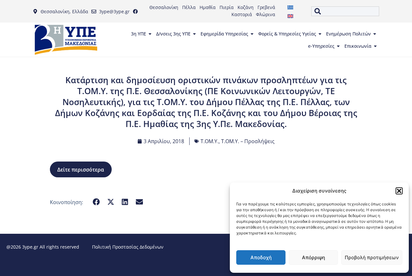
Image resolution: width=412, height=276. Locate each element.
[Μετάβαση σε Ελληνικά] (290, 7)
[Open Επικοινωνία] (375, 46)
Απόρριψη (313, 257)
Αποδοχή (261, 257)
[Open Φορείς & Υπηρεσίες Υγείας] (320, 34)
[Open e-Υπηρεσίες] (338, 46)
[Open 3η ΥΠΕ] (150, 34)
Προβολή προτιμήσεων (372, 257)
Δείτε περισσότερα (80, 169)
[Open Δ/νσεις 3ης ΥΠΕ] (194, 34)
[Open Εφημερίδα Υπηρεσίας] (252, 34)
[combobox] (345, 11)
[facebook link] (137, 11)
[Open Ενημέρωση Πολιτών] (374, 34)
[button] (399, 191)
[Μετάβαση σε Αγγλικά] (290, 15)
